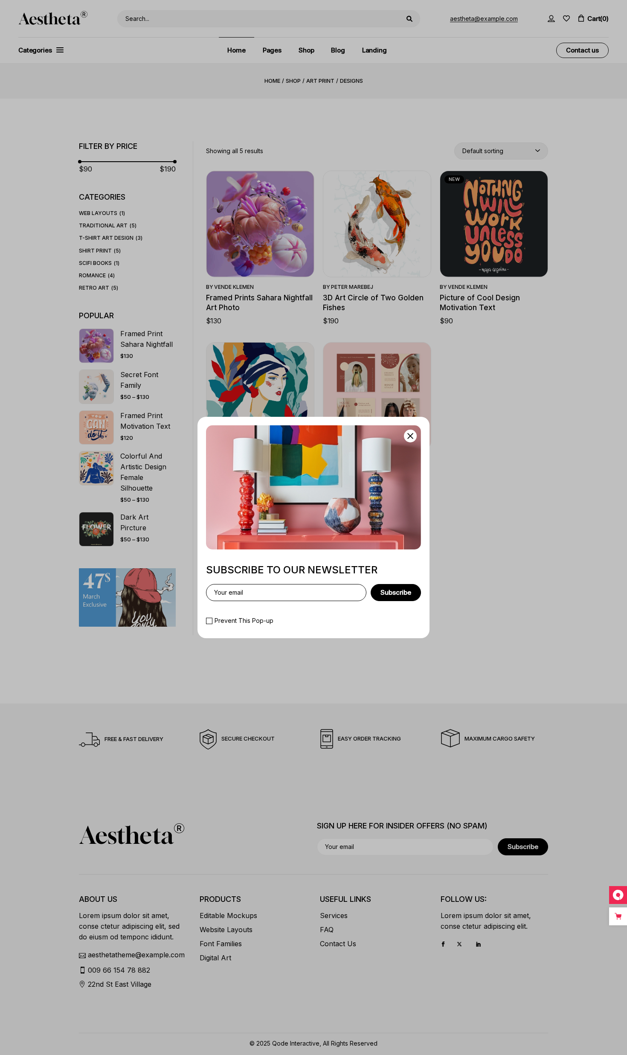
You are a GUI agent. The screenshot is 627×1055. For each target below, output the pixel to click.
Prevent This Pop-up (244, 621)
